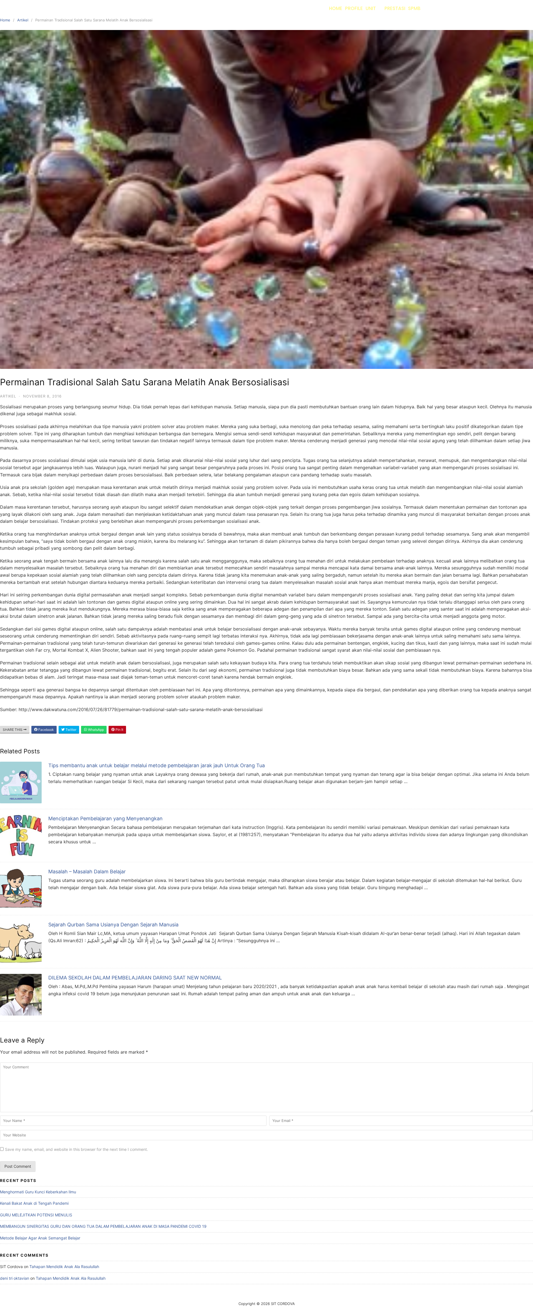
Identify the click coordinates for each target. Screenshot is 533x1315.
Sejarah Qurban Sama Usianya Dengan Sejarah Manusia (113, 925)
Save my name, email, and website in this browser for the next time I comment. (76, 1149)
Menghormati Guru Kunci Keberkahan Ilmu (38, 1191)
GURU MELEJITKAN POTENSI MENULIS (36, 1214)
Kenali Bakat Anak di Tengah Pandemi (34, 1203)
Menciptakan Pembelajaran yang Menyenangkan (105, 818)
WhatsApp (95, 730)
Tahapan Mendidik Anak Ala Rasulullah (64, 1266)
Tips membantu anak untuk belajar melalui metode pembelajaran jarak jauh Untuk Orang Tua (156, 765)
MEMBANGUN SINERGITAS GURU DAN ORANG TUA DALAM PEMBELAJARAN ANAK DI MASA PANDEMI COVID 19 (103, 1226)
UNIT (371, 8)
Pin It (119, 730)
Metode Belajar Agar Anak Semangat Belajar (40, 1238)
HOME (335, 8)
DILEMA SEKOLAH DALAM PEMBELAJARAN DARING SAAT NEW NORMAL (135, 978)
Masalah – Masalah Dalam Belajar (87, 871)
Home (5, 20)
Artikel (22, 20)
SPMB (414, 8)
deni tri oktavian (14, 1278)
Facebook (45, 730)
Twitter (70, 730)
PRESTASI (394, 8)
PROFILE (354, 8)
